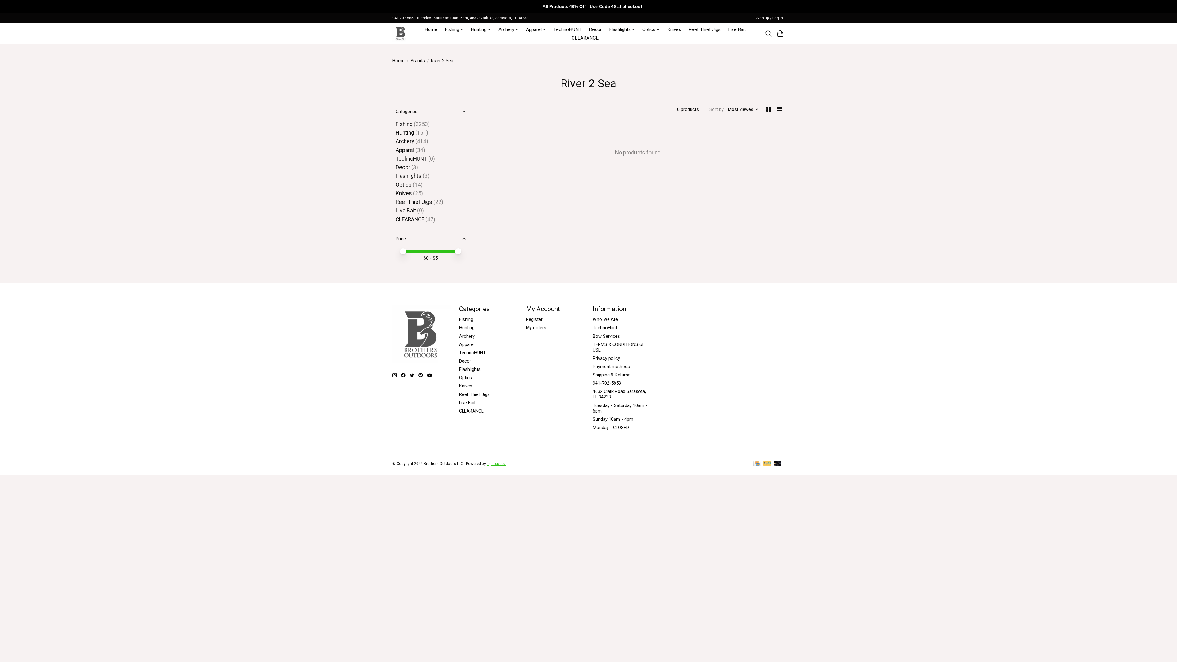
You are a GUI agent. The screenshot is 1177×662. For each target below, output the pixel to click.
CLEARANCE (585, 38)
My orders (536, 327)
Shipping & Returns (611, 375)
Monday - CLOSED (611, 427)
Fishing (404, 124)
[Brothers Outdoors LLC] (400, 33)
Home (431, 29)
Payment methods (611, 366)
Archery (405, 141)
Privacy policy (606, 358)
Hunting (405, 133)
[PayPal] (767, 464)
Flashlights (408, 176)
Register (534, 319)
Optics (404, 185)
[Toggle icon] (768, 33)
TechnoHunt (605, 327)
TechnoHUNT (567, 29)
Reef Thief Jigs (704, 29)
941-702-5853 (607, 383)
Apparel (405, 150)
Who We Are (605, 319)
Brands (418, 60)
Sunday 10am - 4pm (613, 419)
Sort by (716, 109)
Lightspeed (496, 464)
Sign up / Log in (769, 18)
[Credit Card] (757, 464)
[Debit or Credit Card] (778, 464)
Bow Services (606, 336)
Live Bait (737, 29)
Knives (674, 29)
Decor (595, 29)
